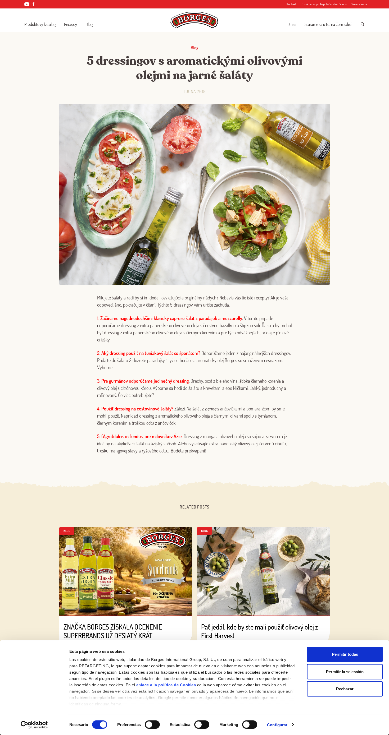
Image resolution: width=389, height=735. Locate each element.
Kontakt (291, 4)
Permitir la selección (345, 671)
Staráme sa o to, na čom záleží (328, 24)
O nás (291, 24)
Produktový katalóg (40, 24)
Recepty (70, 24)
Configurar (277, 724)
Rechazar (345, 689)
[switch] (152, 724)
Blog (89, 24)
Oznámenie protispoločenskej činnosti (325, 4)
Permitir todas (345, 654)
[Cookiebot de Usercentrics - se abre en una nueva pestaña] (34, 725)
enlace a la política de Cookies (166, 685)
